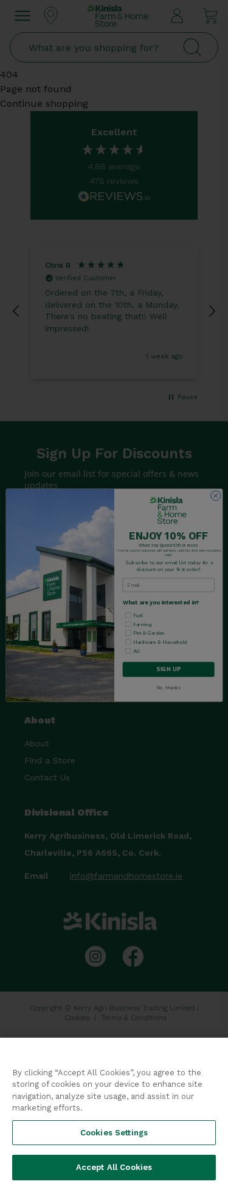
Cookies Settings (114, 1132)
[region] (114, 1114)
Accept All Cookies (114, 1167)
